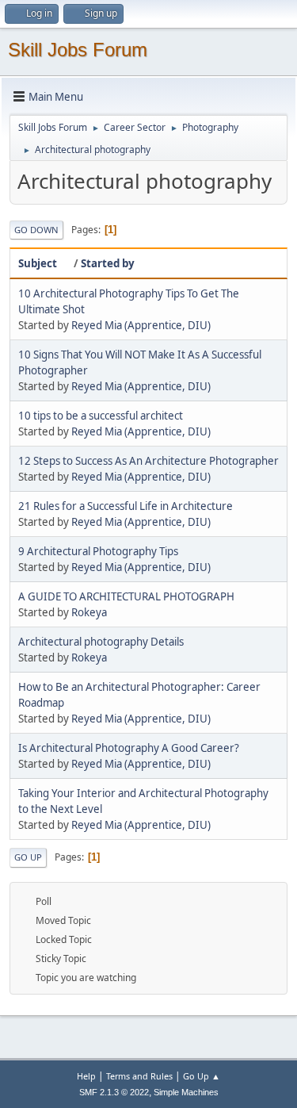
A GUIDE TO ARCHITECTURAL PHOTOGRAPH (126, 596)
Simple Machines (186, 1092)
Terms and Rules (139, 1076)
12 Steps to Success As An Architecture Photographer (148, 461)
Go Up (28, 857)
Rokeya (89, 612)
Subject (37, 263)
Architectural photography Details (101, 642)
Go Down (36, 230)
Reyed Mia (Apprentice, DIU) (141, 325)
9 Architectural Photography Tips (98, 551)
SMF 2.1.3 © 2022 (114, 1092)
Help (86, 1076)
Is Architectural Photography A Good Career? (128, 748)
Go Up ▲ (201, 1076)
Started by (108, 263)
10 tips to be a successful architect (100, 415)
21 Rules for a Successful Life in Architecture (125, 506)
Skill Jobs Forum (77, 49)
